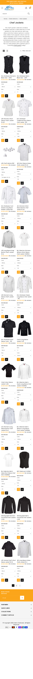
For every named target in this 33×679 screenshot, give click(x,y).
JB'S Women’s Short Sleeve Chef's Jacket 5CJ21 (7, 120)
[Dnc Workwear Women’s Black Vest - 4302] (8, 65)
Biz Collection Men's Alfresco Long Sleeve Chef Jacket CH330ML (23, 428)
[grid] (3, 50)
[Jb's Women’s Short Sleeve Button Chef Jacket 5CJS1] (24, 195)
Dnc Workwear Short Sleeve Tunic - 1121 (7, 340)
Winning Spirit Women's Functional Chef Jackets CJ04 (8, 517)
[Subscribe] (22, 598)
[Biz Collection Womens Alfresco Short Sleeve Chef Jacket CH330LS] (24, 239)
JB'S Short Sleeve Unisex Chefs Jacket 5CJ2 (24, 164)
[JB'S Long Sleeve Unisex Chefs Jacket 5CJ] (24, 549)
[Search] (29, 14)
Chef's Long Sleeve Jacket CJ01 (22, 340)
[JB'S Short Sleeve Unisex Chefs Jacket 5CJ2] (24, 152)
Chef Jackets (23, 18)
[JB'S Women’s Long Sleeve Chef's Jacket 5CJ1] (8, 284)
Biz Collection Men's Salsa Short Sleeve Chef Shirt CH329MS (8, 473)
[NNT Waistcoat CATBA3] (24, 460)
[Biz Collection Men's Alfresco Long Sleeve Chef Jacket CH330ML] (24, 415)
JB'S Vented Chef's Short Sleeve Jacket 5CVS (8, 561)
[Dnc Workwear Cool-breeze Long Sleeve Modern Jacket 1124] (8, 195)
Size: (2, 89)
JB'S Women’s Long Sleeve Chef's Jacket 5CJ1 (7, 296)
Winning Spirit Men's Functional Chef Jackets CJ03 (24, 517)
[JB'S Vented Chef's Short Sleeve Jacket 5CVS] (8, 549)
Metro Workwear (19, 623)
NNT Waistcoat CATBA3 (24, 471)
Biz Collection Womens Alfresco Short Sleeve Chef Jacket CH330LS (23, 252)
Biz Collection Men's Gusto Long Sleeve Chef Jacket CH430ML (24, 384)
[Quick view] (6, 95)
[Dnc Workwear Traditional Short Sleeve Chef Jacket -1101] (24, 107)
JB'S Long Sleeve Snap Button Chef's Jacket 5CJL (7, 252)
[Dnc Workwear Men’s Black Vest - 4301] (24, 65)
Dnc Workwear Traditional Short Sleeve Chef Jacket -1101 (24, 120)
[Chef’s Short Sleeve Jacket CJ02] (8, 371)
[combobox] (16, 14)
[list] (7, 50)
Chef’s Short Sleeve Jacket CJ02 (7, 383)
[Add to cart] (2, 95)
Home (5, 18)
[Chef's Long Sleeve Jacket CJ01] (24, 328)
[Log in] (26, 8)
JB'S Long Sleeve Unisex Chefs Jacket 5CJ (24, 561)
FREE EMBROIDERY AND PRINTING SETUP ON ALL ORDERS (16, 2)
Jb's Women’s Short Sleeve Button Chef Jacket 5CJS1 (23, 207)
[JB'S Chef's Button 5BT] (8, 152)
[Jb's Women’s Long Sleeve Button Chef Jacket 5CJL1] (8, 415)
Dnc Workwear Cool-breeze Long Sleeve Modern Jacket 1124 (7, 207)
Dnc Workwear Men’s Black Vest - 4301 (23, 77)
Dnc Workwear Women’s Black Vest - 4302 (8, 77)
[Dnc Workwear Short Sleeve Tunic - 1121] (8, 328)
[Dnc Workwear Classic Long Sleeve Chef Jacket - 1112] (24, 284)
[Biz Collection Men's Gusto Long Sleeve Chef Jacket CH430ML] (24, 371)
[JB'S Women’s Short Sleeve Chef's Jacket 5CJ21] (8, 107)
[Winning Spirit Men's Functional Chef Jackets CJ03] (24, 504)
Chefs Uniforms (13, 18)
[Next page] (20, 585)
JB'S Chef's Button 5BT (7, 163)
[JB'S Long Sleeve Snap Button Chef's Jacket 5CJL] (8, 239)
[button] (3, 8)
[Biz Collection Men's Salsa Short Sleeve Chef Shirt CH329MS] (8, 460)
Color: (2, 84)
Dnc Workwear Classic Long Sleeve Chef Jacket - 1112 (24, 296)
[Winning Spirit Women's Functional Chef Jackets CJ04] (8, 504)
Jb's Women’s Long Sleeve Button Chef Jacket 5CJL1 (7, 428)
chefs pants (17, 45)
